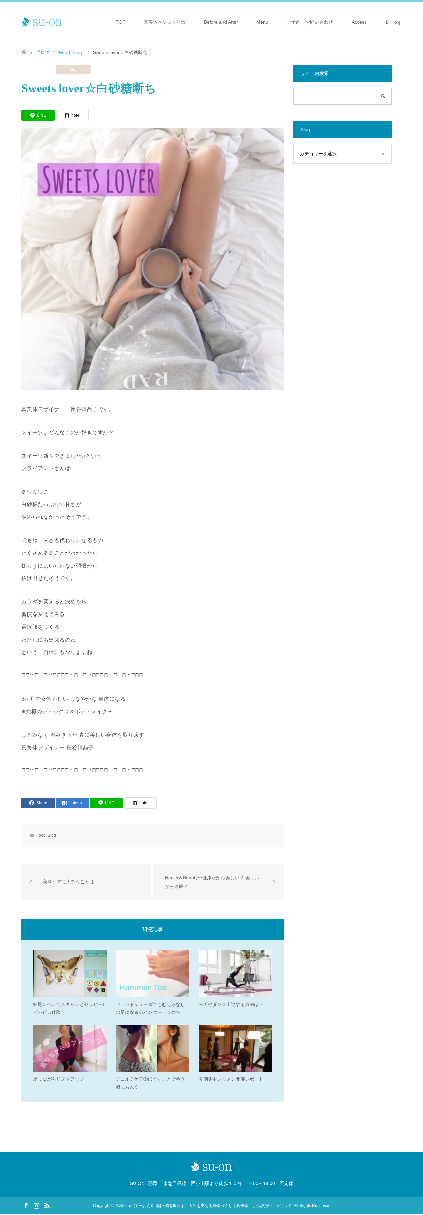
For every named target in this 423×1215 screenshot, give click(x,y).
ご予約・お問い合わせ (310, 22)
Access (359, 22)
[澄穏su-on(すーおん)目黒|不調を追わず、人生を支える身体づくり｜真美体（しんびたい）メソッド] (42, 22)
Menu (262, 22)
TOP (120, 22)
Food (39, 69)
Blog (73, 69)
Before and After (221, 22)
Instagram (36, 1205)
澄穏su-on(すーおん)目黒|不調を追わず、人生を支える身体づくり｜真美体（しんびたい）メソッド (203, 1205)
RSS (47, 1205)
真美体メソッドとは (164, 22)
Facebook (26, 1205)
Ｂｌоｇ (393, 22)
